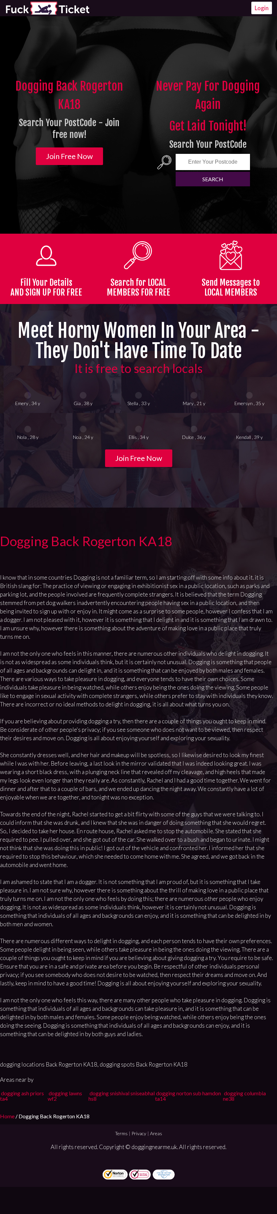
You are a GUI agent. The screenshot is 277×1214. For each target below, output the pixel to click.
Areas (156, 1133)
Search (212, 179)
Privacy (138, 1133)
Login (262, 7)
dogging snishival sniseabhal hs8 (122, 1096)
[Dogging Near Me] (47, 8)
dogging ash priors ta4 (22, 1096)
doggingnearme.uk (154, 1146)
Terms (121, 1133)
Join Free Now (69, 156)
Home (8, 1116)
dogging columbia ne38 (244, 1096)
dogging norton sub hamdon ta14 (188, 1096)
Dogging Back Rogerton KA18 (86, 541)
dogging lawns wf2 (65, 1096)
